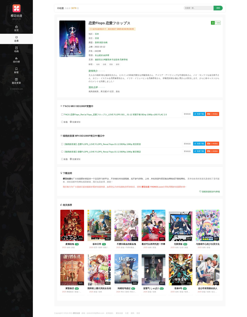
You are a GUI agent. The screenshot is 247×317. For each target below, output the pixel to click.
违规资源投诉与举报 (210, 191)
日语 (97, 38)
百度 (127, 313)
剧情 (97, 42)
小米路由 (214, 114)
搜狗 (132, 313)
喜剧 (101, 42)
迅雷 (138, 313)
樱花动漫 (119, 313)
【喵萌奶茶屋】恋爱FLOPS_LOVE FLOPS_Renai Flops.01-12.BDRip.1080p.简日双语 (102, 144)
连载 (104, 64)
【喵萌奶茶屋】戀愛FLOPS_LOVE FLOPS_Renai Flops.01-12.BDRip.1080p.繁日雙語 (102, 152)
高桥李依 (124, 59)
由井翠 (106, 55)
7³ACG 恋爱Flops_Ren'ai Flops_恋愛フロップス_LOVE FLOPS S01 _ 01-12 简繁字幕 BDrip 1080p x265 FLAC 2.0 (115, 114)
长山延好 (99, 55)
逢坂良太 (99, 59)
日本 (97, 34)
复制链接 (187, 114)
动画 (105, 42)
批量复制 (76, 122)
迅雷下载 (200, 114)
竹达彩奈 (115, 59)
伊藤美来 (107, 59)
